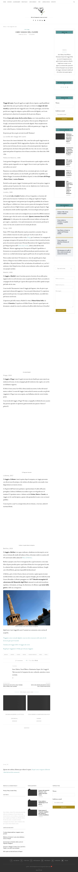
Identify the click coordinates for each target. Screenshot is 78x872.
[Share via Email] (37, 660)
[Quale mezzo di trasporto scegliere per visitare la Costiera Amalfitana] (32, 813)
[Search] (74, 2)
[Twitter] (35, 20)
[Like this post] (27, 660)
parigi (40, 654)
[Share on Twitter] (30, 660)
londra (18, 654)
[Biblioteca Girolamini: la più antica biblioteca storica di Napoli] (60, 136)
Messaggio (58, 291)
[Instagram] (37, 20)
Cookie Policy (13, 790)
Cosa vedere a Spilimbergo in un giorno (43, 803)
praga (46, 654)
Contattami (61, 310)
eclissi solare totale (23, 246)
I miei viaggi (24, 2)
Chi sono (9, 2)
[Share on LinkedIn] (33, 660)
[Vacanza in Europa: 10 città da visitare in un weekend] (14, 702)
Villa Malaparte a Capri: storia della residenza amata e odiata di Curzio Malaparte (69, 187)
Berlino (6, 654)
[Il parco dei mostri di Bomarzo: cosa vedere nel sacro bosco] (32, 793)
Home (4, 2)
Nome (57, 103)
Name (60, 278)
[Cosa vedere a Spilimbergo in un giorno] (32, 803)
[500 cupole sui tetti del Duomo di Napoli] (60, 162)
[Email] (44, 20)
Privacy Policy (6, 790)
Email (60, 284)
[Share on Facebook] (29, 660)
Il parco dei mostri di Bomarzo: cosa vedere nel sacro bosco (44, 792)
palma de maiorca (33, 654)
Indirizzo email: (60, 111)
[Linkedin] (42, 20)
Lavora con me (46, 2)
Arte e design (32, 2)
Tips (39, 2)
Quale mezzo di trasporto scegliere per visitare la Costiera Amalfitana (44, 812)
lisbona (12, 654)
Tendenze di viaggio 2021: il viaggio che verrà (16, 645)
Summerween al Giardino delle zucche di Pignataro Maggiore (69, 150)
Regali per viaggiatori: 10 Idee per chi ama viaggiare (18, 649)
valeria (25, 34)
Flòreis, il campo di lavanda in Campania (69, 173)
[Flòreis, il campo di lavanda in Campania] (60, 173)
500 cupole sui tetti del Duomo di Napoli (69, 162)
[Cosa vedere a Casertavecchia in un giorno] (38, 702)
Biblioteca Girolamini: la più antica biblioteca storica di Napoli (69, 137)
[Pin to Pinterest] (32, 660)
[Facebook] (33, 20)
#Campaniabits (16, 2)
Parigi (29, 237)
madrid (24, 654)
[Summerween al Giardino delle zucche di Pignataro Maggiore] (60, 150)
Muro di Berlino (27, 558)
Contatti (53, 2)
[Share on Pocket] (35, 660)
